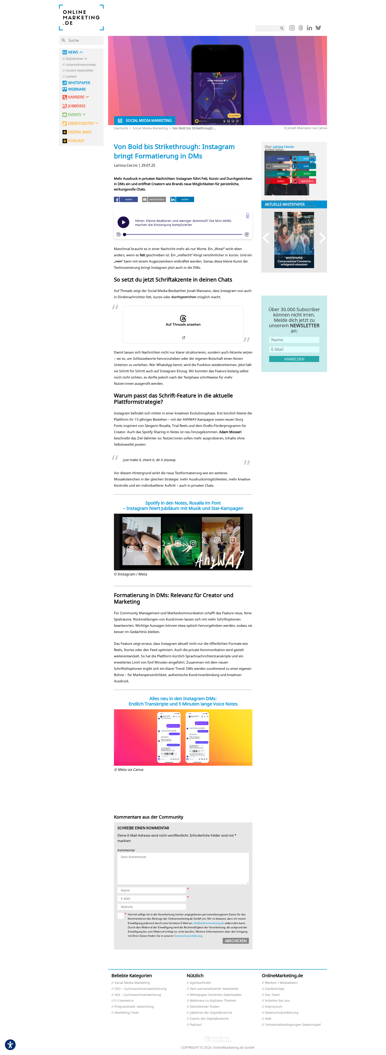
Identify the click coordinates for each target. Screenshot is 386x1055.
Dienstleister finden (205, 1007)
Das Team (272, 995)
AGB (268, 1019)
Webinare (77, 89)
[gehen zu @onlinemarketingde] (300, 29)
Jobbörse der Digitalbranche (211, 1013)
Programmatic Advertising (134, 1007)
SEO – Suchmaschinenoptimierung (141, 989)
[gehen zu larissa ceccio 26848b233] (312, 161)
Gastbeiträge (274, 989)
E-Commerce (124, 1001)
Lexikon (71, 77)
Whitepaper (79, 83)
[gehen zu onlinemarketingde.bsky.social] (318, 29)
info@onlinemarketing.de (208, 923)
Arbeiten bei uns (277, 1001)
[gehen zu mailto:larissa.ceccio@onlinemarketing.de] (312, 155)
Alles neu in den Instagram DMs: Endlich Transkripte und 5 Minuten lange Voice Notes (183, 701)
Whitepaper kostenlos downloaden (216, 995)
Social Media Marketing (150, 128)
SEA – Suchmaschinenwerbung (138, 995)
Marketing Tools (127, 1013)
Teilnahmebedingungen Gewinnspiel (293, 1025)
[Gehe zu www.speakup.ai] (247, 215)
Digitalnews (74, 59)
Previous (267, 237)
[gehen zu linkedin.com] (309, 29)
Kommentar (126, 850)
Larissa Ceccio (283, 147)
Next (320, 237)
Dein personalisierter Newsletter (214, 989)
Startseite (121, 128)
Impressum (273, 1007)
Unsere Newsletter (80, 70)
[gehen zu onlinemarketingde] (292, 28)
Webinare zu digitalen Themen (213, 1001)
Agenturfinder (200, 983)
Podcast (195, 1025)
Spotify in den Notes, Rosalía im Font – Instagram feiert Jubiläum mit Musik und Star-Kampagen (183, 505)
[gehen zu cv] (312, 166)
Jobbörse (77, 106)
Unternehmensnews (81, 65)
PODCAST (76, 141)
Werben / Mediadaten (281, 983)
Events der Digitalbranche (209, 1019)
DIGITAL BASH (80, 132)
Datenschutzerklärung (188, 936)
